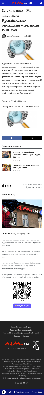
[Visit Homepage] (19, 3)
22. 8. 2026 (16, 171)
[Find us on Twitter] (18, 383)
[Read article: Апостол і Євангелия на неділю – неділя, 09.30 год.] (6, 167)
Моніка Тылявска (13, 36)
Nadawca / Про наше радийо (21, 330)
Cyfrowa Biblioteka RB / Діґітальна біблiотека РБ (20, 333)
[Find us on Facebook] (15, 383)
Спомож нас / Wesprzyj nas (16, 233)
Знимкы (17, 336)
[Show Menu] (3, 3)
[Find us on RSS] (27, 383)
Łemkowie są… (9, 194)
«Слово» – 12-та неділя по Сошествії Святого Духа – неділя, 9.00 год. (27, 154)
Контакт (26, 336)
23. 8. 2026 (16, 160)
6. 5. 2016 (27, 36)
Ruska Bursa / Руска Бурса (21, 327)
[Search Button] (41, 3)
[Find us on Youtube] (24, 383)
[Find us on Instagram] (21, 383)
